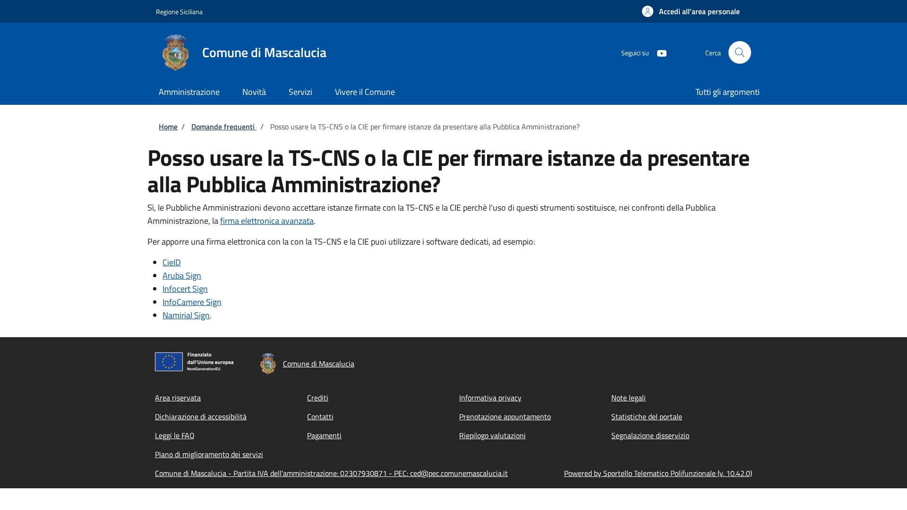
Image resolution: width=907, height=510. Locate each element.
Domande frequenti (224, 126)
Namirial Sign (186, 315)
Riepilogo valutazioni (492, 435)
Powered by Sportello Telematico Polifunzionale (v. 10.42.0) (658, 473)
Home (168, 126)
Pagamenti (324, 435)
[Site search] (739, 52)
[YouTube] (658, 52)
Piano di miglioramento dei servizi (209, 454)
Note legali (628, 397)
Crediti (317, 397)
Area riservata (178, 397)
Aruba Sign (182, 275)
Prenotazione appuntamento (505, 416)
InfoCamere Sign (192, 302)
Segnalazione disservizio (650, 435)
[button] (691, 11)
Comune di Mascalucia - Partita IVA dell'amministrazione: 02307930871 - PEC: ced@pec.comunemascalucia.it (331, 473)
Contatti (320, 416)
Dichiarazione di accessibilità (201, 416)
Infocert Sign (185, 288)
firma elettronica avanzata (267, 220)
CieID (172, 262)
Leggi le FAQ (175, 435)
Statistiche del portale (646, 416)
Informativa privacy (490, 397)
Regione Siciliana (179, 12)
